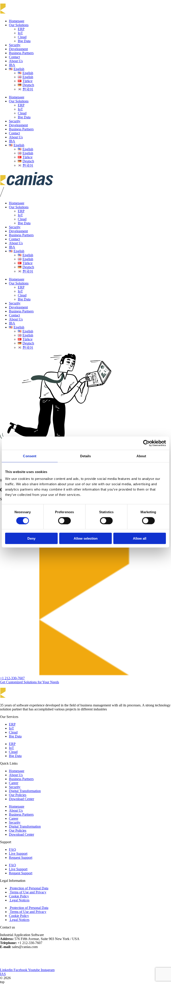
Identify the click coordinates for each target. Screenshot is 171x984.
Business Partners (21, 53)
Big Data (24, 41)
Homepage (16, 21)
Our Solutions (18, 25)
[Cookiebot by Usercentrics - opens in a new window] (146, 443)
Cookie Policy (19, 896)
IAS (3, 974)
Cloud (22, 37)
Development (18, 49)
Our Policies (17, 795)
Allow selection (86, 538)
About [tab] (141, 456)
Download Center (21, 799)
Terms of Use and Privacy (27, 892)
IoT (20, 33)
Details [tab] (85, 456)
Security (14, 45)
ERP (21, 29)
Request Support (20, 857)
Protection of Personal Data (28, 888)
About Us (16, 61)
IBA (12, 65)
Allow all (139, 538)
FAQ (12, 849)
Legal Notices (19, 900)
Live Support (18, 853)
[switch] (64, 520)
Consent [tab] (29, 456)
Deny (31, 538)
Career (13, 783)
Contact (14, 57)
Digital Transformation (25, 791)
